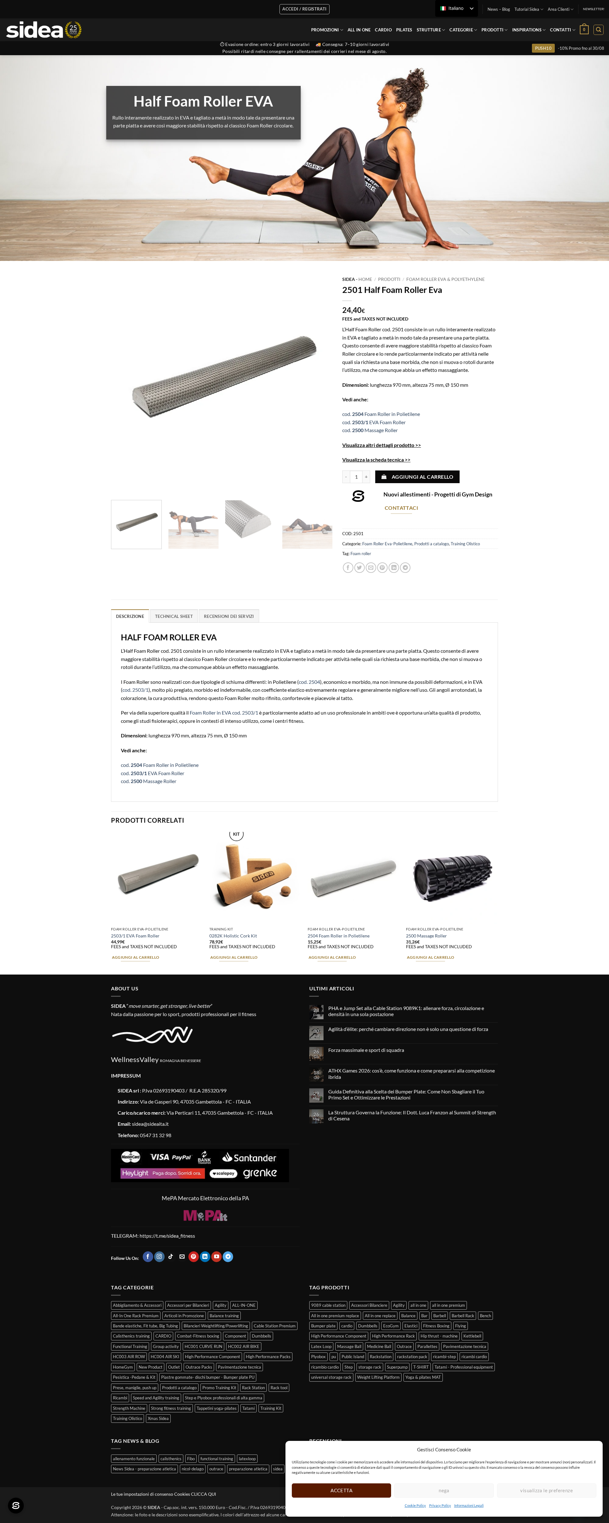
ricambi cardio (474, 1356)
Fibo (191, 1458)
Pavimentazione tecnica (239, 1367)
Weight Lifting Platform (378, 1377)
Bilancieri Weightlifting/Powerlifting (216, 1325)
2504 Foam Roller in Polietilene (339, 935)
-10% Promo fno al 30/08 (581, 48)
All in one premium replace (335, 1315)
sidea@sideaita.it (150, 1124)
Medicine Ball (379, 1346)
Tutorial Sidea (526, 9)
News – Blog (499, 9)
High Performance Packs (268, 1356)
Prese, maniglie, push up (134, 1387)
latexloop (247, 1458)
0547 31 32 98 (155, 1135)
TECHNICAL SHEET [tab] (174, 616)
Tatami (248, 1408)
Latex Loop (321, 1346)
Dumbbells (261, 1335)
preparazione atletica (248, 1468)
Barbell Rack (463, 1315)
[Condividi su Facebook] (348, 567)
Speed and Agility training (156, 1397)
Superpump (397, 1367)
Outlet (174, 1367)
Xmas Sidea (158, 1418)
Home (365, 279)
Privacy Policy (440, 1505)
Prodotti (389, 279)
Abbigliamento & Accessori (137, 1305)
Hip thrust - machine (439, 1335)
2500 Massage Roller (426, 935)
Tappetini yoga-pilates (217, 1408)
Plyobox (318, 1356)
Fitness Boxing (436, 1325)
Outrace (404, 1346)
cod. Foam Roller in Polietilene (381, 414)
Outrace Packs (199, 1367)
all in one (418, 1305)
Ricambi (120, 1397)
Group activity (166, 1346)
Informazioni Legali (469, 1505)
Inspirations (526, 29)
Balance (408, 1315)
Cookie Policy (415, 1505)
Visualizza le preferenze (546, 1490)
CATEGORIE (461, 29)
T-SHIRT (421, 1367)
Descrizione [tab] (130, 616)
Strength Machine (129, 1408)
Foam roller (360, 553)
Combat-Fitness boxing (198, 1335)
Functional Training (130, 1346)
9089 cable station (328, 1305)
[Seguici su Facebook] (148, 1256)
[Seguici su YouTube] (216, 1256)
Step (348, 1367)
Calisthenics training (131, 1335)
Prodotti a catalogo (431, 543)
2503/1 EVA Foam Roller (135, 935)
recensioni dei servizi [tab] (229, 616)
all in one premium (448, 1305)
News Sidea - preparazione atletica (144, 1468)
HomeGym (123, 1367)
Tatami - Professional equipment (464, 1367)
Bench (485, 1315)
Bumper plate (323, 1325)
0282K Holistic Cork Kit (233, 935)
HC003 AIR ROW (129, 1356)
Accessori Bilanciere (369, 1305)
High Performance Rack (393, 1335)
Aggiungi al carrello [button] (136, 957)
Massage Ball (349, 1346)
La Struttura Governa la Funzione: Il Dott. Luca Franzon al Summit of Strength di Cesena (412, 1115)
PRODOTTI (492, 29)
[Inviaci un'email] (182, 1256)
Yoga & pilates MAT (423, 1377)
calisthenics (170, 1458)
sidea (278, 1468)
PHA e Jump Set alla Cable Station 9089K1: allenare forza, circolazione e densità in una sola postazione (406, 1011)
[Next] (320, 384)
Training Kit (270, 1408)
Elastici (410, 1325)
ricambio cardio (325, 1367)
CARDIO (383, 29)
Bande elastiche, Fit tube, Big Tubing (145, 1325)
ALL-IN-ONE (244, 1305)
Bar (424, 1315)
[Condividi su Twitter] (359, 567)
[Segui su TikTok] (171, 1256)
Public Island (353, 1356)
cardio (346, 1325)
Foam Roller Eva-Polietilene (387, 543)
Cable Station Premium (275, 1325)
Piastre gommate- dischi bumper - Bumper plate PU (207, 1377)
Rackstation (380, 1356)
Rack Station (253, 1387)
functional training (216, 1458)
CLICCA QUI (203, 1494)
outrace (216, 1468)
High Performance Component (212, 1356)
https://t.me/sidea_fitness (167, 1236)
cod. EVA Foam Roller (374, 422)
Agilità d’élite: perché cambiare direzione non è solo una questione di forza (408, 1029)
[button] (584, 30)
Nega (444, 1490)
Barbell (439, 1315)
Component (235, 1335)
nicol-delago (193, 1468)
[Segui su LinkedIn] (205, 1256)
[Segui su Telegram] (228, 1256)
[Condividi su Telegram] (405, 567)
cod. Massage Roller (370, 430)
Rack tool (279, 1387)
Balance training (224, 1315)
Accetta (341, 1490)
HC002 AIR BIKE (243, 1346)
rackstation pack (412, 1356)
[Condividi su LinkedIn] (394, 567)
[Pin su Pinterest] (382, 567)
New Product (150, 1367)
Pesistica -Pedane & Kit (134, 1377)
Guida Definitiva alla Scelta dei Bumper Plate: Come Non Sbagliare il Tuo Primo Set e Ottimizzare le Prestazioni (406, 1094)
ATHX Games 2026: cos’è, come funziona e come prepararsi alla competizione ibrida (411, 1073)
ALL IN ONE (359, 29)
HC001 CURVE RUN (203, 1346)
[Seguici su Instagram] (159, 1256)
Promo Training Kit (219, 1387)
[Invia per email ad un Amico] (371, 567)
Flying (460, 1325)
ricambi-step (444, 1356)
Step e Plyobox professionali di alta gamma (223, 1397)
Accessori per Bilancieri (188, 1305)
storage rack (369, 1367)
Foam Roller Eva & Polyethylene (445, 279)
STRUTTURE (429, 29)
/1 (135, 690)
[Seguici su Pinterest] (193, 1256)
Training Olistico (465, 543)
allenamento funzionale (134, 1458)
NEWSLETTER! (593, 9)
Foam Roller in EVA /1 (224, 713)
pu (333, 1356)
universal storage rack (331, 1377)
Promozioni (325, 29)
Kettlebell (472, 1335)
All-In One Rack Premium (136, 1315)
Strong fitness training (171, 1408)
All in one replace (380, 1315)
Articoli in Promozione (184, 1315)
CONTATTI (560, 29)
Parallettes (427, 1346)
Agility (220, 1305)
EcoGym (391, 1325)
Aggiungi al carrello (422, 477)
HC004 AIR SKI (165, 1356)
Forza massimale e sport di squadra (366, 1050)
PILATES (404, 29)
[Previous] (123, 384)
